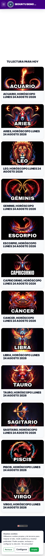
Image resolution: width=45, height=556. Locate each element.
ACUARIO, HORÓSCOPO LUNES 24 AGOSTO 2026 (19, 95)
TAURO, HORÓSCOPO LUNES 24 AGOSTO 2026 (22, 394)
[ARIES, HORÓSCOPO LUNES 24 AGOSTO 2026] (22, 116)
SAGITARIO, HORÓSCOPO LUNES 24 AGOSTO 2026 (20, 431)
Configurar (21, 549)
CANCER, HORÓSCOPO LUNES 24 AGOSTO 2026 (19, 319)
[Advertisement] (22, 32)
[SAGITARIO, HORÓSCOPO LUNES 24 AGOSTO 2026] (22, 414)
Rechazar (8, 550)
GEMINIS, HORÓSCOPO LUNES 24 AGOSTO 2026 (19, 207)
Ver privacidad (27, 544)
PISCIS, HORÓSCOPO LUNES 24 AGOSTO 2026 (21, 468)
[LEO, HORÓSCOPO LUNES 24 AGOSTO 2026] (22, 153)
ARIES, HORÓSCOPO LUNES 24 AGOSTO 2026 (21, 133)
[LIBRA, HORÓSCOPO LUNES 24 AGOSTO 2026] (22, 340)
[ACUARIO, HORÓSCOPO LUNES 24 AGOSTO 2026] (22, 79)
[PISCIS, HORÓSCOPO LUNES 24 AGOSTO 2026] (22, 452)
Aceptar (34, 550)
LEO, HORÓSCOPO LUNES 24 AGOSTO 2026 (22, 170)
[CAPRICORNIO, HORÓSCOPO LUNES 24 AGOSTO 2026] (22, 265)
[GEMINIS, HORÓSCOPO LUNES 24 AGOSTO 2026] (22, 191)
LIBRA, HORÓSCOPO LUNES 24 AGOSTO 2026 (21, 356)
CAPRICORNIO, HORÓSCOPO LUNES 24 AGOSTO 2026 (22, 282)
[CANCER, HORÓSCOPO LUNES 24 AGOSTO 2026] (22, 302)
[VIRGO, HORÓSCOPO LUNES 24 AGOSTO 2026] (22, 489)
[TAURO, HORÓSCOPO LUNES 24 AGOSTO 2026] (22, 377)
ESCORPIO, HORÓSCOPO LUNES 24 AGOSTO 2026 (19, 245)
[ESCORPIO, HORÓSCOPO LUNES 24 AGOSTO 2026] (22, 228)
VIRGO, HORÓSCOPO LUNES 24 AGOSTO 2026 (21, 506)
